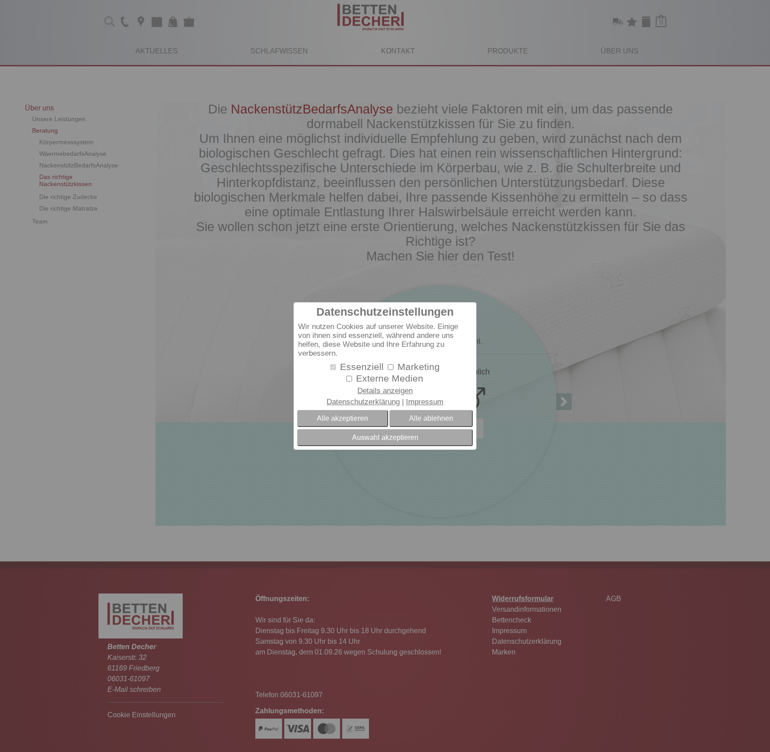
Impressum (424, 402)
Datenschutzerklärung (363, 402)
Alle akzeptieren (342, 418)
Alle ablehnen (431, 418)
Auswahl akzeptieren (385, 437)
